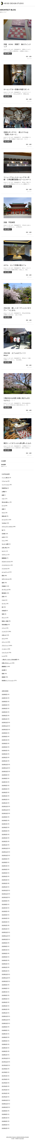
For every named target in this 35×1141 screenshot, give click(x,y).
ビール (3, 505)
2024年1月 (4, 803)
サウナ (3, 512)
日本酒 (3, 533)
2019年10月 (5, 981)
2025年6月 (4, 743)
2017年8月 (4, 1072)
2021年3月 (4, 922)
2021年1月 (4, 929)
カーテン (4, 603)
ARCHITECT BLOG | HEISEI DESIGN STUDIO (17, 1137)
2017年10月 (5, 1065)
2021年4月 (4, 918)
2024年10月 (5, 771)
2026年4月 (4, 708)
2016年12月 (5, 1100)
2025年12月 (5, 722)
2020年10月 (5, 939)
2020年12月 (5, 932)
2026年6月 (4, 701)
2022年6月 (4, 869)
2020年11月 (5, 936)
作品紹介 (4, 586)
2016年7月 (4, 1117)
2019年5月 (4, 998)
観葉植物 (4, 558)
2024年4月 (4, 792)
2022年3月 (4, 880)
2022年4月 (4, 876)
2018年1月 (4, 1054)
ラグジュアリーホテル (7, 526)
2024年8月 (4, 778)
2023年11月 (5, 810)
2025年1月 (4, 761)
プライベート (5, 645)
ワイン (3, 540)
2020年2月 (4, 967)
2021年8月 (4, 904)
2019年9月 (4, 984)
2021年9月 (4, 900)
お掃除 (3, 491)
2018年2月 (4, 1051)
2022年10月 (5, 855)
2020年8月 (4, 946)
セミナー (4, 551)
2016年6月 (4, 1121)
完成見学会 (4, 488)
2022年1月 (4, 887)
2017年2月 (4, 1093)
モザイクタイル (5, 579)
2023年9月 (4, 817)
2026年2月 (4, 715)
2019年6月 (4, 995)
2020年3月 (4, 963)
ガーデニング (5, 589)
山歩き (3, 537)
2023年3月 (4, 838)
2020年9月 (4, 943)
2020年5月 (4, 957)
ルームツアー (5, 519)
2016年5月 (4, 1124)
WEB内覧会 (5, 624)
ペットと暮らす (5, 477)
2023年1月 (4, 845)
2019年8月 (4, 988)
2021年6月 (4, 911)
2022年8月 (4, 862)
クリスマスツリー (6, 565)
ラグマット (4, 554)
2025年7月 (4, 740)
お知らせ (4, 635)
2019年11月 (5, 977)
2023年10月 (5, 813)
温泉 (3, 582)
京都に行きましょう (6, 663)
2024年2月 (4, 799)
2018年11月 (5, 1019)
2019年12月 (5, 974)
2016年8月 (4, 1114)
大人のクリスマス (6, 561)
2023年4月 (4, 834)
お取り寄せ (4, 547)
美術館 (3, 677)
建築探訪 (4, 666)
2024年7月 (4, 782)
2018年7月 (4, 1033)
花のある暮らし (5, 502)
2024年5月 (4, 789)
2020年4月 (4, 960)
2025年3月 (4, 754)
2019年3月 (4, 1006)
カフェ (3, 638)
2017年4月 (4, 1086)
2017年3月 (4, 1089)
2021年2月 (4, 925)
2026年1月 (4, 719)
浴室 (3, 614)
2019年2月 (4, 1009)
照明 (3, 575)
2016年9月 (4, 1110)
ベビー (3, 498)
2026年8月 (4, 694)
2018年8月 (4, 1030)
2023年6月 (4, 827)
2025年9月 (4, 733)
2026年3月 (4, 712)
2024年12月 (5, 764)
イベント (4, 628)
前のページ (4, 466)
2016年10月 (5, 1107)
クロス (3, 600)
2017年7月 (4, 1075)
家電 (3, 495)
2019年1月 (4, 1012)
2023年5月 (4, 831)
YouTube (4, 523)
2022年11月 (5, 852)
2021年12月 (5, 890)
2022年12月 (5, 848)
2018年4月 (4, 1044)
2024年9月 (4, 775)
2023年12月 (5, 806)
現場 (3, 673)
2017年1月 (4, 1096)
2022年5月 (4, 873)
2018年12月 (5, 1016)
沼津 (3, 596)
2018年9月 (4, 1026)
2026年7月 (4, 698)
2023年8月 (4, 820)
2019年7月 (4, 992)
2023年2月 (4, 841)
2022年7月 (4, 866)
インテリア (4, 631)
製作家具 (4, 593)
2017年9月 (4, 1068)
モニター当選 (5, 544)
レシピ (3, 656)
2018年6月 (4, 1037)
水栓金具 (4, 610)
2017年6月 (4, 1079)
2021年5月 (4, 914)
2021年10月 (5, 897)
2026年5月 (4, 705)
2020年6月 (4, 953)
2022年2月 (4, 883)
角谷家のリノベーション (8, 680)
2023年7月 (4, 824)
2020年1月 (4, 971)
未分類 (3, 670)
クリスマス (4, 568)
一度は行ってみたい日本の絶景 (9, 659)
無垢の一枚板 (5, 621)
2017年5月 (4, 1082)
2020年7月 (4, 949)
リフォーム (4, 481)
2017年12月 (5, 1058)
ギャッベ (4, 617)
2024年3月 (4, 796)
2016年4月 (4, 1128)
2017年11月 (5, 1061)
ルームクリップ (5, 572)
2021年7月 (4, 908)
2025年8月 (4, 736)
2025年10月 (5, 729)
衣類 (3, 509)
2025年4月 (4, 750)
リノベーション (5, 484)
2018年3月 (4, 1047)
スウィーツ (4, 642)
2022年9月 (4, 859)
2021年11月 (5, 894)
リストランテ (5, 652)
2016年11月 (5, 1103)
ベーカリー (4, 649)
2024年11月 (5, 768)
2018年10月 (5, 1023)
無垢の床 (4, 516)
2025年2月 (4, 757)
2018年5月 (4, 1040)
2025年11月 (5, 726)
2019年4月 (4, 1002)
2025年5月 (4, 747)
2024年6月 (4, 785)
